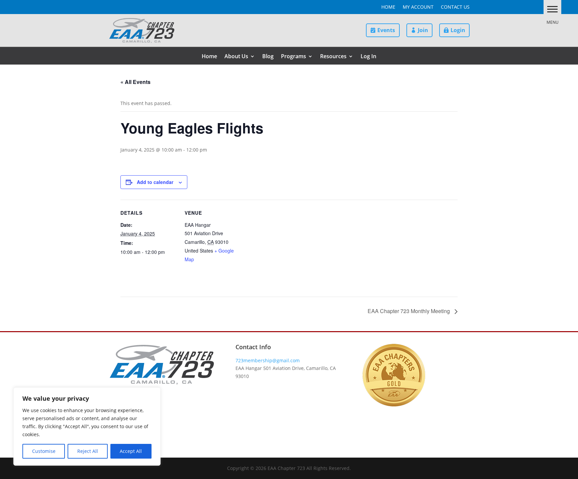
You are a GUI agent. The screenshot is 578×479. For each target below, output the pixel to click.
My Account (418, 7)
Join (423, 30)
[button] (552, 9)
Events (386, 30)
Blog (268, 57)
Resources (333, 57)
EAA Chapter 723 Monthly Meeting (409, 311)
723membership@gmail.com (267, 360)
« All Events (135, 82)
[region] (87, 426)
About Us (236, 57)
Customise (44, 451)
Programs (293, 57)
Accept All (131, 451)
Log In (368, 57)
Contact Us (455, 7)
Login (458, 30)
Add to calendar (155, 182)
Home (388, 7)
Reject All (87, 451)
